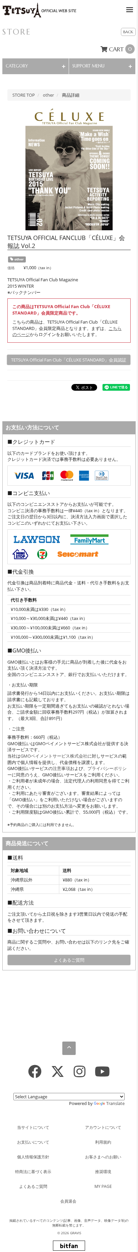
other (18, 259)
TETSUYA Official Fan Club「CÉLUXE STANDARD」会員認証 (68, 360)
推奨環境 (103, 1171)
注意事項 (61, 768)
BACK (128, 31)
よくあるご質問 (69, 960)
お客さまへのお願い (103, 1157)
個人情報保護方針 (33, 1157)
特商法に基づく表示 (33, 1171)
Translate (115, 1103)
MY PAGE (103, 1186)
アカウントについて (103, 1127)
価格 (11, 267)
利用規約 (103, 1142)
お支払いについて (33, 1142)
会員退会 (68, 1201)
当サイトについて (33, 1127)
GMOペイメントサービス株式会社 (53, 756)
